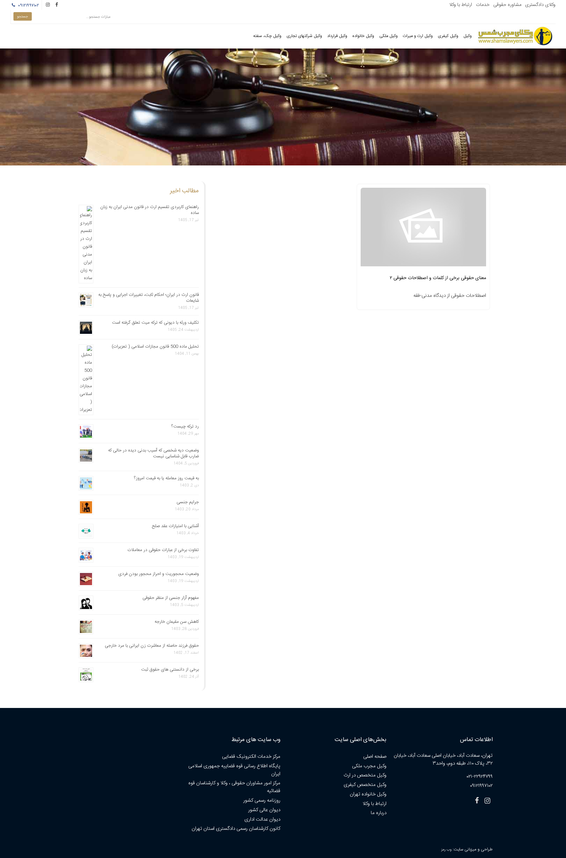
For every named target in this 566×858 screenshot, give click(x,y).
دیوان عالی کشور (264, 810)
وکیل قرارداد (337, 36)
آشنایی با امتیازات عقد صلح (175, 526)
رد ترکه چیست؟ (185, 426)
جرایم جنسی (188, 502)
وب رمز (446, 850)
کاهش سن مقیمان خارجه (177, 622)
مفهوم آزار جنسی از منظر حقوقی (170, 598)
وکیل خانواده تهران (368, 794)
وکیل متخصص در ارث (365, 775)
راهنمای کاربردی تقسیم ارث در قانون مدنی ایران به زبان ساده (149, 210)
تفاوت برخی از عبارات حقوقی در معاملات (163, 550)
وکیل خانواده (363, 36)
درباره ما (379, 813)
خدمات (483, 5)
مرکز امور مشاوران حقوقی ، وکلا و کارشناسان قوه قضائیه (234, 787)
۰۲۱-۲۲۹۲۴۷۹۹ (480, 776)
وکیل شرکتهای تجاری (304, 36)
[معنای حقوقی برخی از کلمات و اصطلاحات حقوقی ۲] (423, 229)
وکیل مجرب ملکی (369, 766)
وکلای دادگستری (540, 5)
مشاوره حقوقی (507, 5)
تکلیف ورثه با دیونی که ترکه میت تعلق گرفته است (155, 323)
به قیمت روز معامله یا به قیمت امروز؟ (166, 478)
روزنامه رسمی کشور (261, 800)
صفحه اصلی (375, 757)
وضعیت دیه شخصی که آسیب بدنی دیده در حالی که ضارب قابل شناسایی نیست (153, 453)
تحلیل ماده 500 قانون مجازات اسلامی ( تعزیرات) (155, 347)
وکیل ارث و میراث (418, 36)
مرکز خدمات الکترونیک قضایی (251, 757)
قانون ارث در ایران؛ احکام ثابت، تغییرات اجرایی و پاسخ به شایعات (148, 298)
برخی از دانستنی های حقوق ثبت (170, 670)
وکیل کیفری (448, 36)
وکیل (467, 36)
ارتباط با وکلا (460, 5)
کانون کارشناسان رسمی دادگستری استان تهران (236, 829)
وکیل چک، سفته (267, 36)
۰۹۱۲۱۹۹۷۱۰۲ (27, 5)
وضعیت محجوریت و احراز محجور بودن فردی (158, 574)
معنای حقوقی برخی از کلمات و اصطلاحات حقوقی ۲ (438, 278)
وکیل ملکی (388, 36)
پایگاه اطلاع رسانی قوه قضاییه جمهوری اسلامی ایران (234, 770)
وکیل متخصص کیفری (365, 785)
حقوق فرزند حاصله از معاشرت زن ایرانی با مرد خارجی (152, 646)
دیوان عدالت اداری (262, 819)
